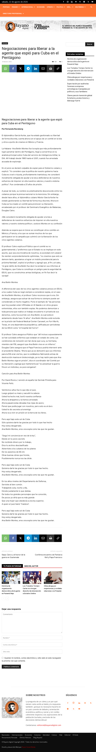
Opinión (50, 7)
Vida (60, 735)
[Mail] (76, 2)
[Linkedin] (72, 2)
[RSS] (80, 2)
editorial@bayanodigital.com (49, 725)
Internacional (27, 7)
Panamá (15, 7)
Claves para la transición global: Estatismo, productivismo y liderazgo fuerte (79, 98)
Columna (37, 735)
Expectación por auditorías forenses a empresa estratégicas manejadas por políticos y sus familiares (78, 88)
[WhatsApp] (5, 68)
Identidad (5, 583)
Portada (6, 7)
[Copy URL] (58, 68)
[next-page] (7, 598)
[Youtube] (92, 2)
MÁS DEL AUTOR (31, 566)
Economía (41, 7)
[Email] (43, 68)
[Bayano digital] (48, 27)
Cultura (54, 735)
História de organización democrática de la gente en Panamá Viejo (78, 61)
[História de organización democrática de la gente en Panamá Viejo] (11, 577)
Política (60, 7)
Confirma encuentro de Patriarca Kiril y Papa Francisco (48, 556)
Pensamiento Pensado (9, 737)
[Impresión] (50, 68)
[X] (88, 2)
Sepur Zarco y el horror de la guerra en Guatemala (13, 556)
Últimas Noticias (25, 737)
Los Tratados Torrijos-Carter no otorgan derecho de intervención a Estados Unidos (80, 70)
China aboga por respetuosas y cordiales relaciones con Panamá (53, 588)
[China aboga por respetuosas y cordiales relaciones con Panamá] (53, 577)
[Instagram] (68, 2)
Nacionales (48, 583)
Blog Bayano (37, 737)
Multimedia (79, 7)
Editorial (67, 735)
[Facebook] (63, 2)
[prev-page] (3, 598)
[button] (91, 7)
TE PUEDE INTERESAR (12, 566)
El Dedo (75, 735)
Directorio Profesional (12, 13)
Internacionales (17, 735)
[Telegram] (84, 2)
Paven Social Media (28, 747)
